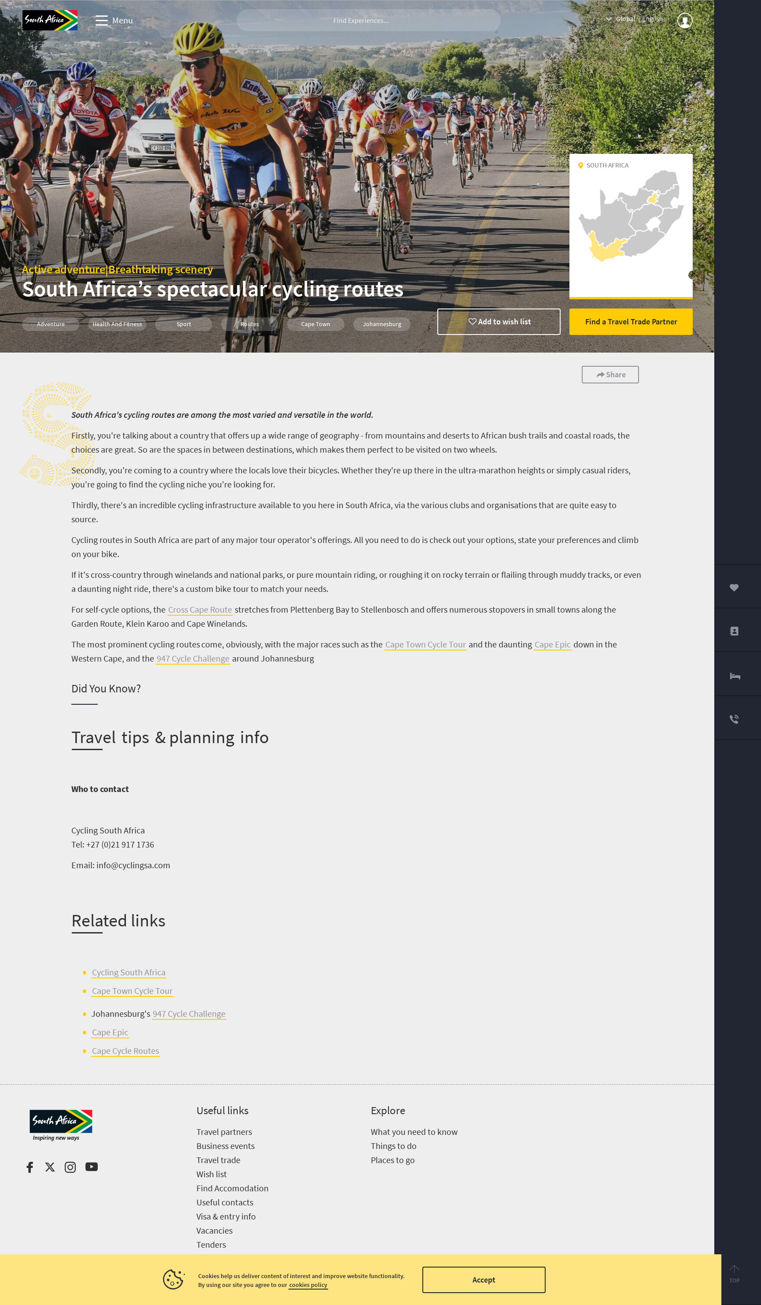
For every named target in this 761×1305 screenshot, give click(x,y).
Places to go (393, 1159)
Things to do (394, 1145)
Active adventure (63, 269)
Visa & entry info (226, 1216)
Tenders (211, 1244)
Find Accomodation (232, 1187)
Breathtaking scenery (160, 269)
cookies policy (308, 1285)
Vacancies (214, 1230)
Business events (225, 1145)
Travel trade (218, 1159)
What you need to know (414, 1131)
